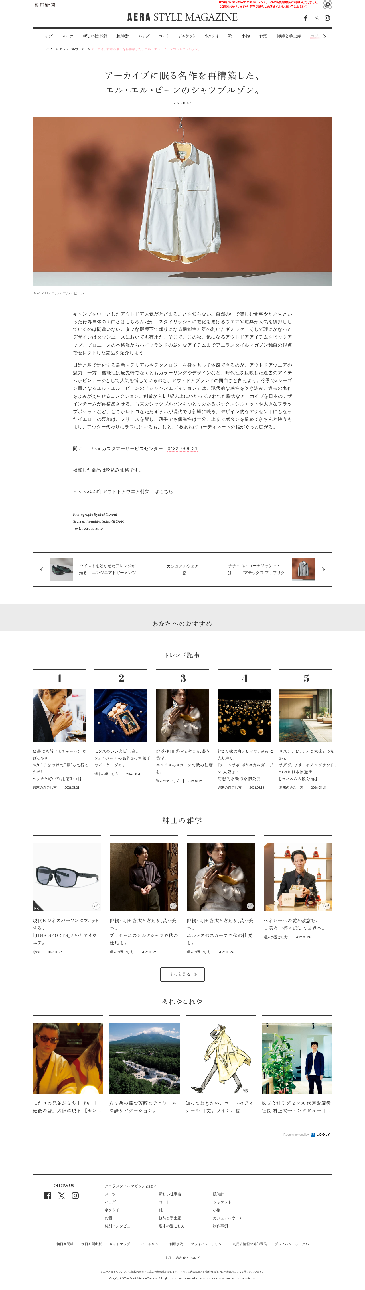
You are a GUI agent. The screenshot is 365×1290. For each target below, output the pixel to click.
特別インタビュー (119, 1226)
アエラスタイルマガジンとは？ (131, 1186)
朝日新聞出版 (91, 1244)
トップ (48, 36)
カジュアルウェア (228, 1218)
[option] (43, 36)
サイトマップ (120, 1244)
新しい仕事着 (95, 36)
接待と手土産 (289, 36)
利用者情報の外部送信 (250, 1244)
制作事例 (220, 1226)
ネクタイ (211, 36)
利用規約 (176, 1244)
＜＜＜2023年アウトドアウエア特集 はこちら (123, 491)
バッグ (144, 36)
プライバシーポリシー (208, 1244)
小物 (245, 36)
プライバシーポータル (292, 1244)
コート (164, 36)
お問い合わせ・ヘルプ (182, 1258)
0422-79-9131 (183, 448)
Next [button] (313, 36)
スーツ (68, 36)
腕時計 (122, 36)
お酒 (263, 36)
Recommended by (296, 1134)
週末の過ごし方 (172, 1226)
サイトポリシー (150, 1244)
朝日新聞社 (65, 1244)
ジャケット (187, 36)
